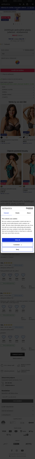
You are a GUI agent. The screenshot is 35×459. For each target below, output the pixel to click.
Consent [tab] (6, 213)
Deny (17, 249)
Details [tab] (18, 213)
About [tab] (29, 213)
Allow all (17, 240)
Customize (17, 244)
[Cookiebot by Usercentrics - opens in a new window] (26, 208)
